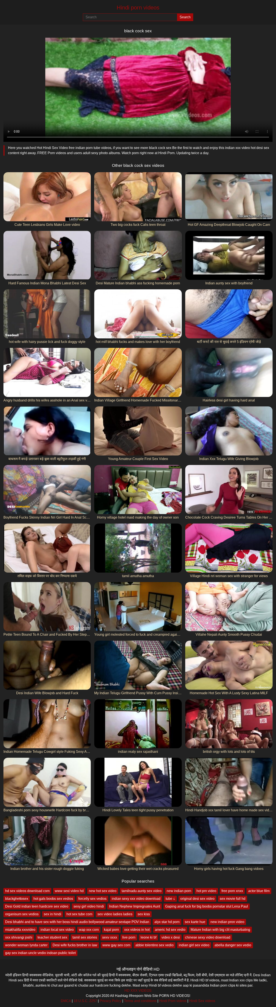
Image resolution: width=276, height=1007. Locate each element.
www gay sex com (116, 945)
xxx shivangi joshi (18, 937)
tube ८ (170, 898)
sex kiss (144, 914)
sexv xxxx (109, 937)
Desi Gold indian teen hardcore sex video (36, 906)
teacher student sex (52, 937)
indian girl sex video (194, 945)
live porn (128, 937)
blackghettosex (16, 898)
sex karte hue (195, 922)
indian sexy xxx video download (136, 898)
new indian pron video (227, 922)
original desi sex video (197, 898)
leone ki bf (148, 937)
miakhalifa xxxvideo (20, 929)
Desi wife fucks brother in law (75, 945)
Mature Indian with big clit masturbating (220, 929)
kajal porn (111, 929)
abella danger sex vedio (233, 945)
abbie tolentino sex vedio (154, 945)
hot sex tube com (79, 914)
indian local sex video (57, 929)
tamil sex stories (84, 937)
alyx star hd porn (167, 922)
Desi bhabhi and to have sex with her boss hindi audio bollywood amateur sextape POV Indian (77, 922)
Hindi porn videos (138, 8)
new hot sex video (102, 891)
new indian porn (179, 891)
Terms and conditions (140, 1001)
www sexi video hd (69, 891)
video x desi (171, 937)
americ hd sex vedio (170, 929)
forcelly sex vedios (92, 898)
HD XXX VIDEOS (138, 990)
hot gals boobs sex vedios (53, 898)
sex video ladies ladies (114, 914)
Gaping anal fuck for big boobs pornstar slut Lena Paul (206, 906)
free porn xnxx (232, 891)
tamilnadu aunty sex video (142, 891)
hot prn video (206, 891)
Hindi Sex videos (202, 1001)
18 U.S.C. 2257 (85, 1001)
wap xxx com (89, 929)
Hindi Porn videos (173, 1001)
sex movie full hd (232, 898)
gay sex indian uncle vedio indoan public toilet (40, 953)
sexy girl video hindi (89, 906)
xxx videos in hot (137, 929)
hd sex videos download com (27, 891)
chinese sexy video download (207, 937)
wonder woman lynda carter (26, 945)
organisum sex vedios (22, 914)
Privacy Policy (110, 1001)
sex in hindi (52, 914)
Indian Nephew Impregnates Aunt (134, 906)
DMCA (66, 1001)
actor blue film (259, 891)
